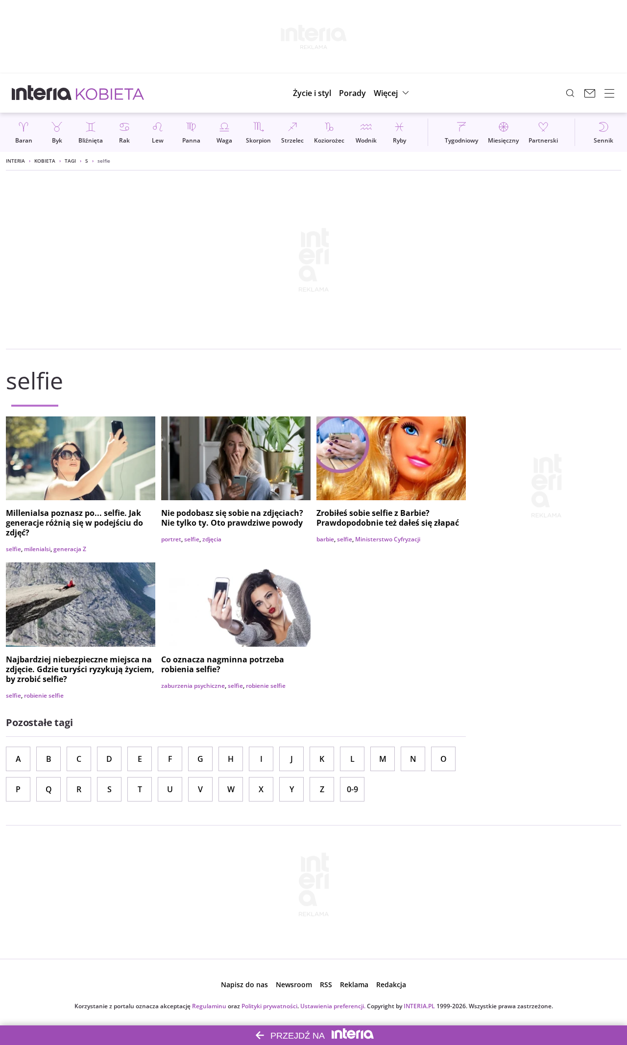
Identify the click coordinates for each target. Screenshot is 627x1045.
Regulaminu (209, 1006)
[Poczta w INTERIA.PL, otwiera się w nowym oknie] (590, 93)
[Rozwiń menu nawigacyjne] (609, 93)
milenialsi (37, 549)
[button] (392, 93)
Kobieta (44, 160)
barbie (325, 539)
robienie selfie (44, 695)
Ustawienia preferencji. (332, 1006)
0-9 (352, 789)
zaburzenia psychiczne (193, 685)
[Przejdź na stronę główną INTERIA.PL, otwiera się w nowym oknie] (42, 93)
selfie (13, 549)
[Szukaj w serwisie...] (570, 93)
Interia (15, 160)
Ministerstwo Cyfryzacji (387, 539)
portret (171, 539)
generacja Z (69, 549)
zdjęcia (211, 539)
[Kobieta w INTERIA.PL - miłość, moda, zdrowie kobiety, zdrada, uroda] (110, 93)
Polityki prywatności (269, 1006)
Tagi (70, 160)
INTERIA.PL (419, 1006)
